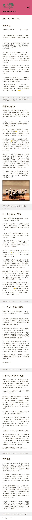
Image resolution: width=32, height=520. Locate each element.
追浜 (5, 100)
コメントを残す (11, 100)
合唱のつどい (8, 106)
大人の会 (6, 25)
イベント (15, 97)
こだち (12, 99)
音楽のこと (6, 99)
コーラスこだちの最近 (12, 307)
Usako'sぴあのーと (10, 11)
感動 (25, 99)
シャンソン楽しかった (12, 375)
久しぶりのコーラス (11, 214)
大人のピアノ (21, 99)
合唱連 (14, 207)
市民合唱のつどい (20, 207)
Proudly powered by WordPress (9, 518)
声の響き (6, 459)
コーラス (16, 99)
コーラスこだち (20, 97)
